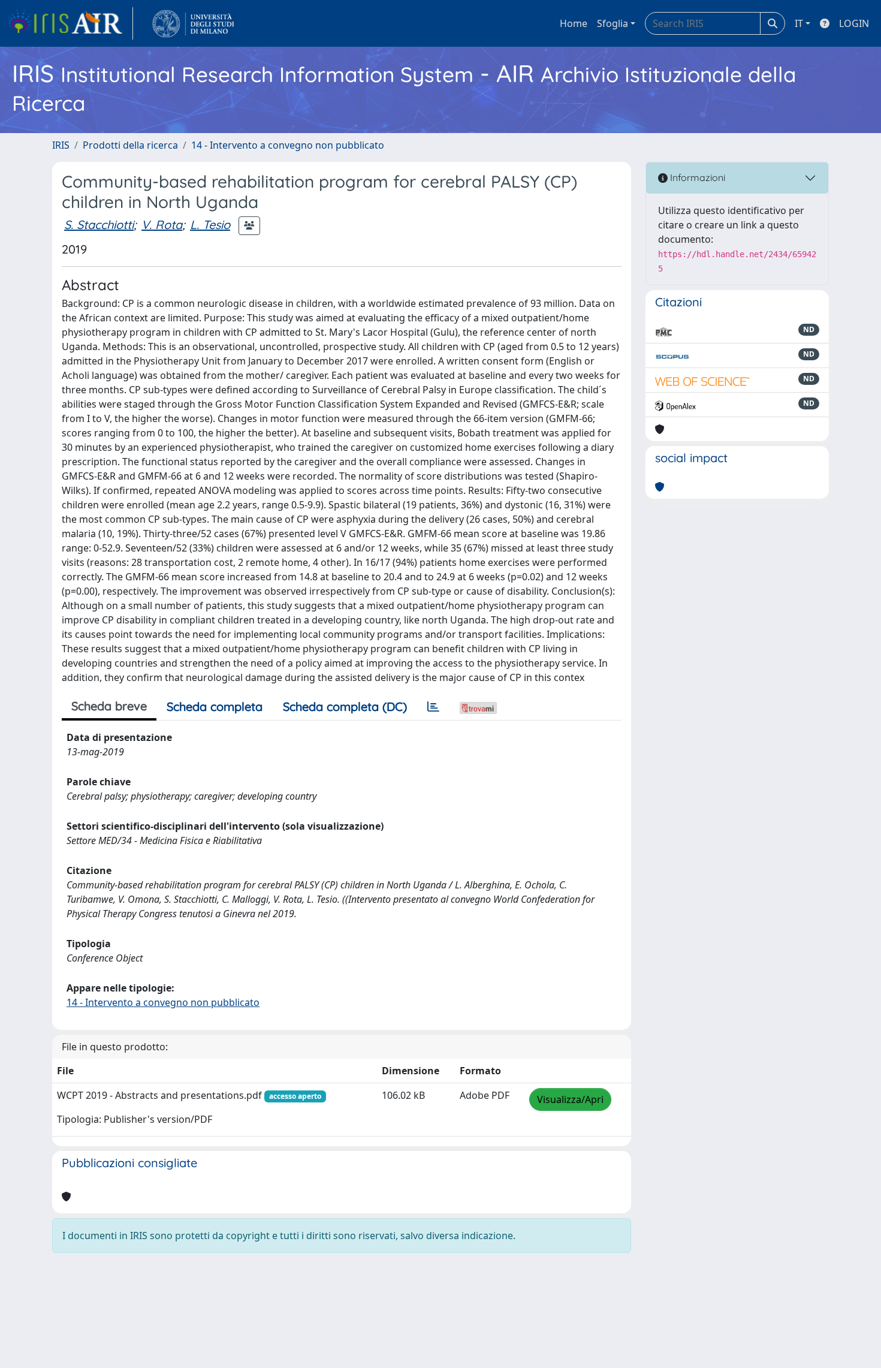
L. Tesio (210, 224)
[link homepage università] (193, 23)
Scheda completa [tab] (215, 706)
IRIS (61, 145)
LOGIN (854, 23)
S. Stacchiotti (99, 224)
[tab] (433, 706)
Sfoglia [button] (612, 23)
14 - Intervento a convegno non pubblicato (287, 145)
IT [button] (799, 23)
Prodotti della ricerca (130, 145)
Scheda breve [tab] (109, 705)
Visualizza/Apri (570, 1099)
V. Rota (161, 224)
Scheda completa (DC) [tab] (345, 706)
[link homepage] (70, 23)
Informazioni (696, 177)
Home (573, 23)
